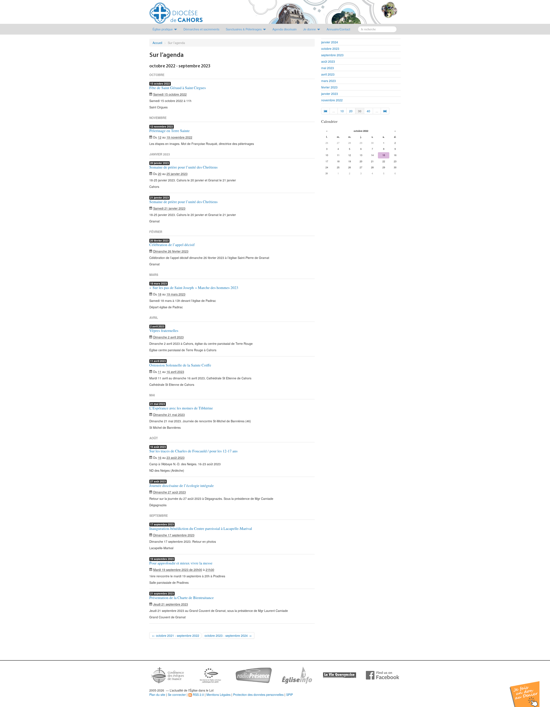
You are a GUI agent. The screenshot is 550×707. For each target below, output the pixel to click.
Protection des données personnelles (258, 694)
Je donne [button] (310, 29)
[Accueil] (176, 11)
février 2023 (329, 87)
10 (342, 111)
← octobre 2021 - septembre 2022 (175, 635)
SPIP (289, 694)
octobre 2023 (330, 48)
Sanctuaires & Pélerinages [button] (244, 29)
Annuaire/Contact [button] (338, 29)
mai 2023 (327, 68)
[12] (385, 111)
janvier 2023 (329, 93)
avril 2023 (328, 74)
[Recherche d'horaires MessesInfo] (296, 675)
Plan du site (157, 694)
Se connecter (177, 694)
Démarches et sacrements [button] (201, 29)
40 (368, 111)
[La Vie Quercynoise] (339, 675)
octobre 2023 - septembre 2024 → (228, 635)
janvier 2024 (329, 42)
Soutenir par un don (528, 691)
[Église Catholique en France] (168, 675)
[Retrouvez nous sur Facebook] (382, 675)
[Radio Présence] (253, 675)
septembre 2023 (332, 55)
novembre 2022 (332, 100)
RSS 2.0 (198, 694)
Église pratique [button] (163, 29)
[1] (325, 111)
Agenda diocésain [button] (284, 29)
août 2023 (328, 61)
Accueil (157, 43)
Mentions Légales (218, 694)
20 (351, 111)
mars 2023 (328, 81)
